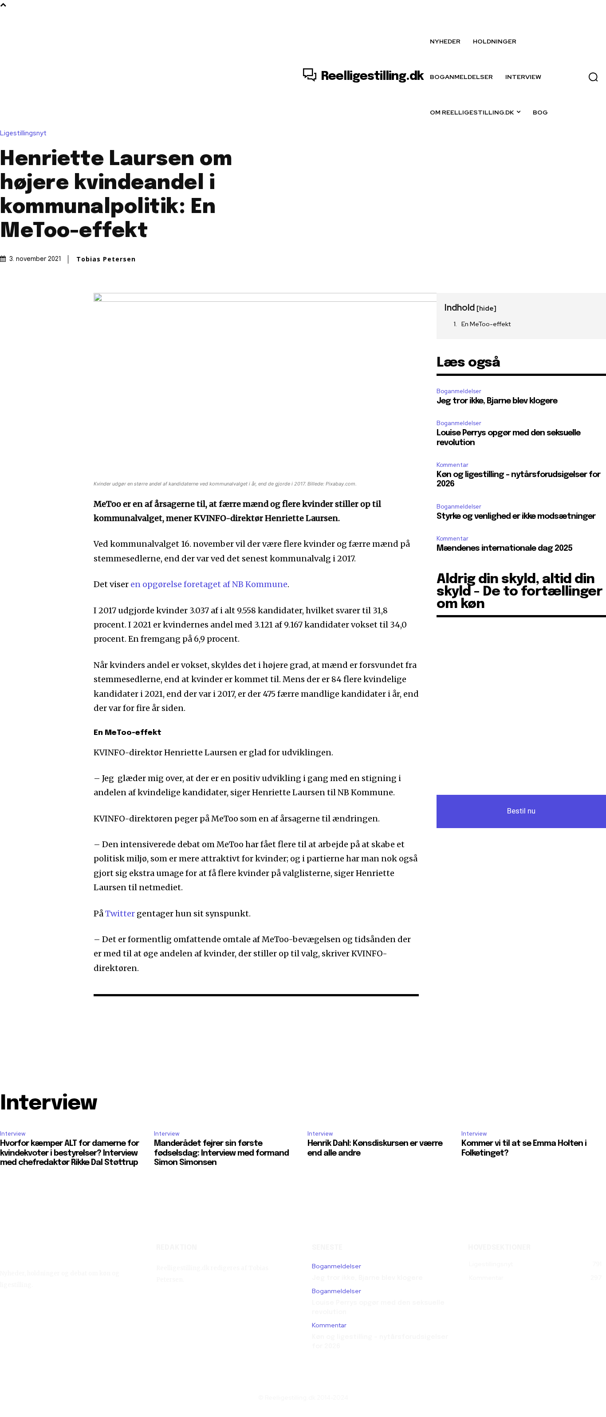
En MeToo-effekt (486, 324)
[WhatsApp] (70, 302)
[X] (29, 302)
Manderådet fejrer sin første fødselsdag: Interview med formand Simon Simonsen (221, 1153)
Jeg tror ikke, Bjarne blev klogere (497, 401)
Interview (12, 1133)
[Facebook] (9, 302)
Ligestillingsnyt (23, 133)
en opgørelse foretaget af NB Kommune (208, 584)
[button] (593, 77)
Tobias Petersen (106, 259)
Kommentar (452, 465)
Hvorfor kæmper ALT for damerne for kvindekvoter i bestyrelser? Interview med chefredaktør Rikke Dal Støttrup (69, 1153)
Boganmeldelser (459, 391)
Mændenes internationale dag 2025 (504, 549)
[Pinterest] (50, 302)
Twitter (120, 913)
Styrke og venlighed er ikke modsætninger (516, 517)
